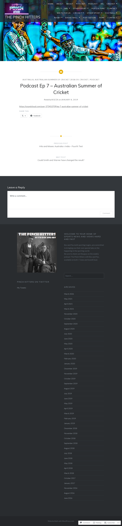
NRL (66, 8)
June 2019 (68, 398)
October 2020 (69, 319)
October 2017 (69, 478)
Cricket (111, 4)
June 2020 (68, 339)
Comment (106, 213)
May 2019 (68, 403)
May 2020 (68, 344)
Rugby (57, 18)
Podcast (80, 4)
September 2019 (70, 383)
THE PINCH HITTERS (22, 17)
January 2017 (69, 483)
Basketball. (71, 18)
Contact (112, 8)
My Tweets (21, 288)
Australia (28, 79)
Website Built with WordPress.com (61, 521)
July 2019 (68, 393)
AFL (102, 4)
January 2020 (69, 363)
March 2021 (69, 309)
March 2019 (69, 413)
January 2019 (69, 423)
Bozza (54, 100)
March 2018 (69, 473)
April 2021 (68, 304)
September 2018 (70, 443)
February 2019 (70, 418)
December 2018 (70, 428)
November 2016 (70, 488)
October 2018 (69, 438)
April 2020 (68, 349)
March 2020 (69, 354)
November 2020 (70, 314)
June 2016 (68, 498)
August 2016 (69, 493)
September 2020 (70, 324)
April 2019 (68, 408)
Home (51, 4)
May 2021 (68, 299)
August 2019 (69, 388)
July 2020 (68, 334)
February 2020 (70, 358)
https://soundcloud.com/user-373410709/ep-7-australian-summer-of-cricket (53, 106)
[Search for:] (84, 276)
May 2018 (68, 463)
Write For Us (64, 13)
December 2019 (70, 368)
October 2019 (69, 379)
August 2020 (69, 329)
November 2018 (70, 433)
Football (110, 13)
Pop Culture (98, 8)
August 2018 (69, 448)
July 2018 (68, 453)
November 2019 (70, 373)
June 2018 (68, 458)
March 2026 (69, 294)
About (59, 4)
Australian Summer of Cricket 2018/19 (57, 79)
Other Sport (80, 8)
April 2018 (68, 468)
